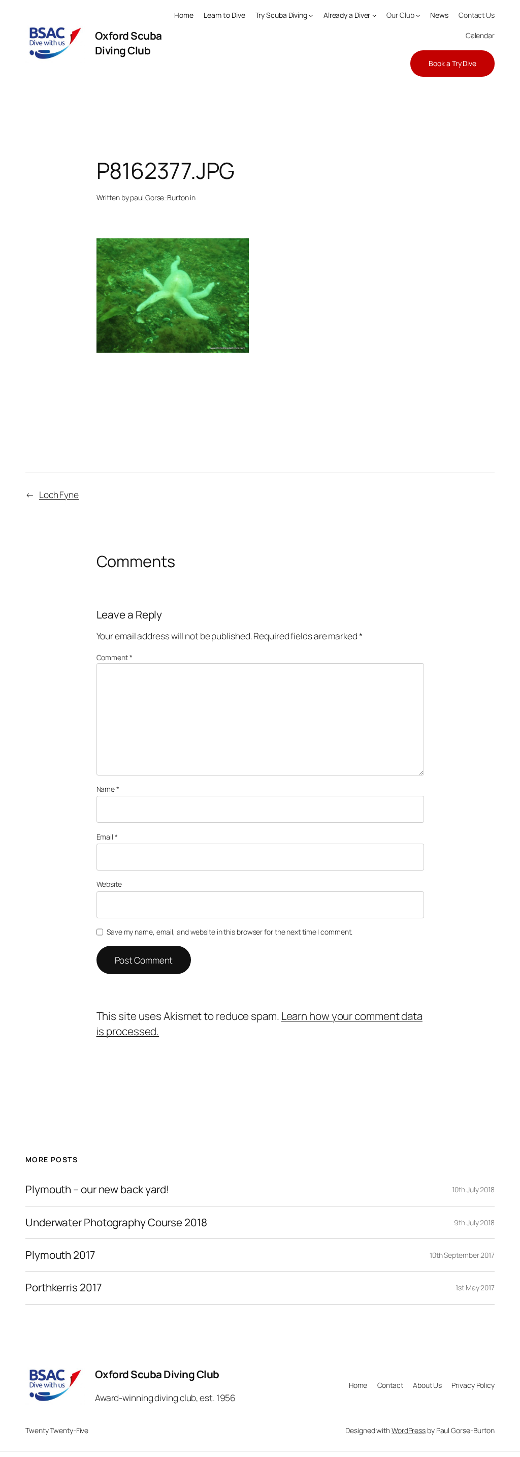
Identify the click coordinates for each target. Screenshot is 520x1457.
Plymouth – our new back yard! (97, 1189)
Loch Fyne (59, 494)
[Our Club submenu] (418, 15)
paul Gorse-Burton (159, 197)
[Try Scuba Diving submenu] (311, 15)
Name (107, 789)
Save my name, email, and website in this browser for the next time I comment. (229, 932)
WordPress (409, 1430)
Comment (114, 657)
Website (109, 884)
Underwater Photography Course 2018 (116, 1222)
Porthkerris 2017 (63, 1287)
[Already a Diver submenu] (374, 15)
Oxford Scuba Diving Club (128, 42)
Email (107, 837)
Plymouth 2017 (60, 1255)
